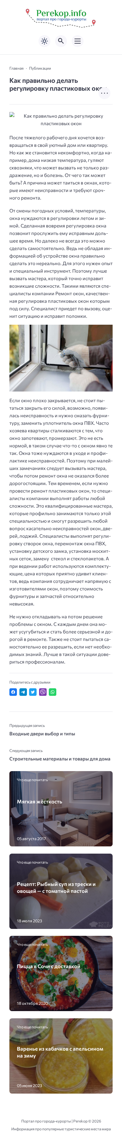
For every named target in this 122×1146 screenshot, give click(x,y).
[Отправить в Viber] (43, 692)
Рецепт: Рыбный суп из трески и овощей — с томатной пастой (56, 887)
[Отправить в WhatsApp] (52, 692)
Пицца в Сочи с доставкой (48, 966)
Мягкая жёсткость (39, 801)
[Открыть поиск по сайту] (61, 41)
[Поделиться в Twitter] (33, 692)
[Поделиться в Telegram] (23, 692)
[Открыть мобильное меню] (78, 41)
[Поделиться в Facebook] (13, 692)
